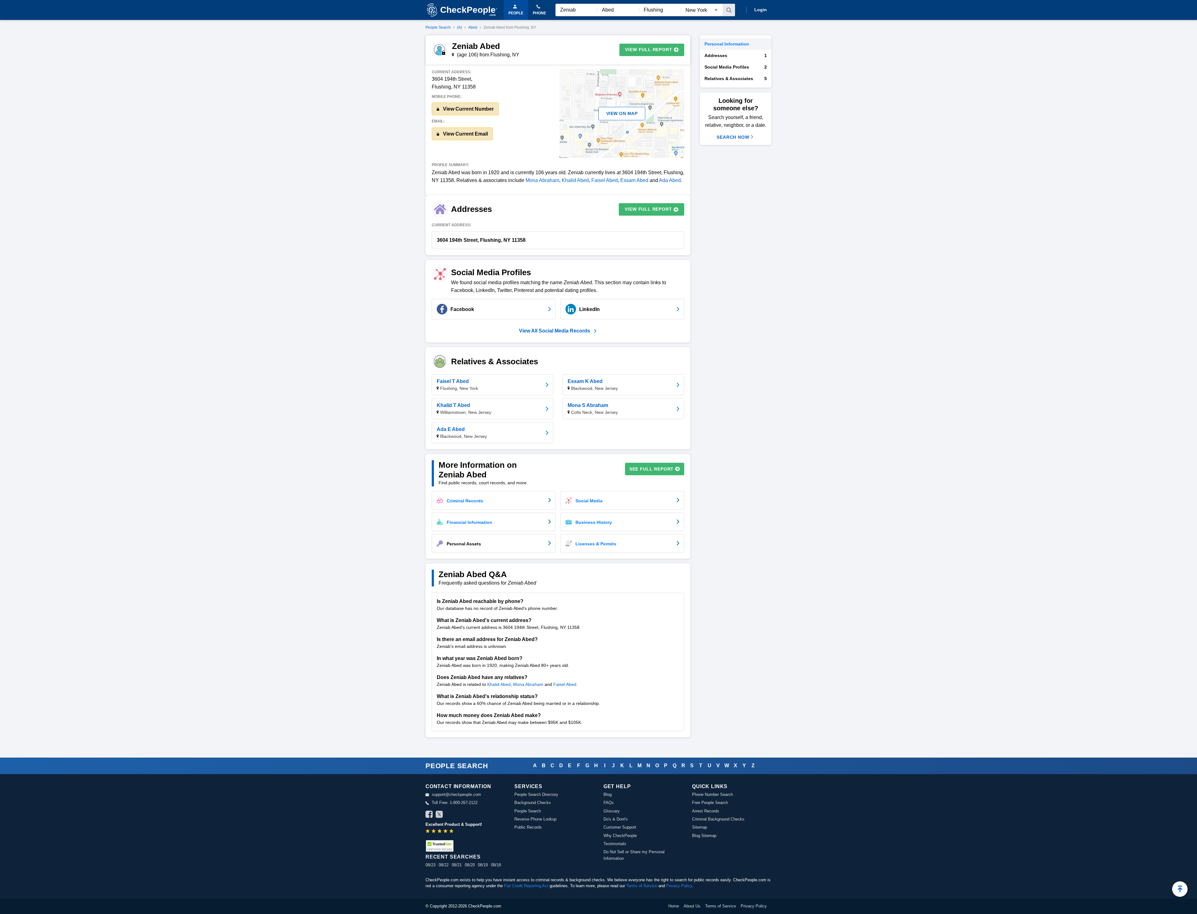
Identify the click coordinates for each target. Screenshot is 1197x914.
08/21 (457, 865)
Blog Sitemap (704, 835)
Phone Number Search (712, 794)
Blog (607, 794)
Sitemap (699, 827)
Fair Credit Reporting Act (526, 885)
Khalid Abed (575, 180)
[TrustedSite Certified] (439, 846)
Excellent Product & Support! (453, 824)
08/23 (430, 865)
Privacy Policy (679, 885)
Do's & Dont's (615, 819)
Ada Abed (670, 180)
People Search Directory (536, 794)
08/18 (496, 865)
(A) (459, 27)
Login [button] (760, 9)
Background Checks (532, 802)
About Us (692, 906)
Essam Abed (634, 180)
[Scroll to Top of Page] (1180, 889)
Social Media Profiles (735, 67)
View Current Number (468, 109)
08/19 (483, 865)
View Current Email (465, 133)
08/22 (444, 865)
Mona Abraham (542, 180)
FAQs (608, 802)
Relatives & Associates (735, 78)
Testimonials (614, 843)
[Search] (729, 10)
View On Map (622, 113)
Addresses (735, 55)
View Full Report (648, 49)
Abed (472, 27)
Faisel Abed (604, 180)
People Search (438, 27)
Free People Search (710, 802)
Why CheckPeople (620, 835)
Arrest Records (705, 811)
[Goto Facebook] (429, 815)
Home (673, 906)
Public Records (528, 827)
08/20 (470, 865)
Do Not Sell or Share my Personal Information (634, 854)
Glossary (611, 811)
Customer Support (619, 827)
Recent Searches (452, 856)
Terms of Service (641, 885)
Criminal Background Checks (718, 819)
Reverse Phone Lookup (535, 819)
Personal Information (726, 43)
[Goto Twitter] (439, 815)
